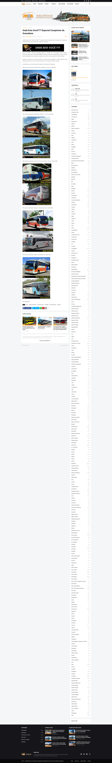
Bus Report (80, 183)
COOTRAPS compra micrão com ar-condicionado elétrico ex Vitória (83, 742)
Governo (80, 354)
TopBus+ (80, 636)
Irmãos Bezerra (80, 375)
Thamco (80, 627)
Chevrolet (80, 213)
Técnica (80, 618)
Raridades (80, 521)
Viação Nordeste (80, 692)
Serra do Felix (80, 606)
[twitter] (86, 1)
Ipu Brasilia (80, 371)
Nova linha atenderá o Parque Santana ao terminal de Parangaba (59, 738)
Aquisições (80, 146)
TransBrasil (80, 639)
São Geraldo (80, 583)
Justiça (80, 384)
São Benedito (80, 576)
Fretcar (80, 345)
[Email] (46, 308)
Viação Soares (80, 703)
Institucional (62, 3)
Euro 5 (80, 301)
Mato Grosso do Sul (80, 421)
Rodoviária (80, 546)
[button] (86, 4)
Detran (80, 262)
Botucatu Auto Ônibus (80, 174)
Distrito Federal (80, 264)
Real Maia (47, 304)
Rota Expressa (80, 558)
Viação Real (80, 701)
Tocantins (58, 304)
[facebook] (84, 1)
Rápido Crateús (80, 514)
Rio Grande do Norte (80, 537)
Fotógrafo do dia (80, 341)
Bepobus (80, 167)
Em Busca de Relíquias (80, 271)
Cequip (80, 211)
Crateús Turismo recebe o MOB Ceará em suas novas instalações (59, 743)
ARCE (80, 149)
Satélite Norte (80, 597)
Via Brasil (80, 669)
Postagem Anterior (26, 345)
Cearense (80, 207)
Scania (80, 599)
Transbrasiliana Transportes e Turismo (80, 641)
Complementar (80, 230)
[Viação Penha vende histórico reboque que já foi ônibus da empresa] (74, 46)
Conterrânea (80, 237)
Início (34, 3)
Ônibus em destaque (80, 472)
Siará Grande (80, 609)
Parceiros (40, 3)
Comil (30, 27)
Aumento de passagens (80, 156)
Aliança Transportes (80, 128)
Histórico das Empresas (80, 364)
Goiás (80, 350)
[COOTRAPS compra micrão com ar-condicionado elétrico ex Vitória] (72, 743)
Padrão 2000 (80, 477)
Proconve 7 (80, 509)
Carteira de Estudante (80, 200)
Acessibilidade (80, 114)
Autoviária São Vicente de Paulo (80, 160)
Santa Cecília (80, 569)
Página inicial (25, 27)
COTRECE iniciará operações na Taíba (83, 52)
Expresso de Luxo (80, 315)
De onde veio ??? (80, 253)
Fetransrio (80, 331)
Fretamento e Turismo (80, 343)
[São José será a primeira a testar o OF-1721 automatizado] (72, 732)
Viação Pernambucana (80, 699)
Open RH (80, 475)
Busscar (80, 190)
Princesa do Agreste (80, 505)
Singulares (80, 611)
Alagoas (80, 123)
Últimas (46, 3)
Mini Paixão (80, 431)
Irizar (80, 373)
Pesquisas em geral (80, 491)
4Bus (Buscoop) (80, 109)
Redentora (80, 525)
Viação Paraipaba (80, 694)
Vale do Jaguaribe (80, 659)
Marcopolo (80, 412)
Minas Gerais (80, 428)
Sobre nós (77, 761)
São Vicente (80, 595)
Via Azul (80, 666)
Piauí (80, 495)
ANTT (80, 142)
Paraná (80, 484)
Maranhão (80, 405)
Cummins (80, 246)
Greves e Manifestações (80, 357)
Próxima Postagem (64, 345)
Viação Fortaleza (80, 687)
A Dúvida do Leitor (80, 112)
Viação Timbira (80, 706)
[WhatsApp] (41, 308)
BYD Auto (80, 193)
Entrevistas (80, 290)
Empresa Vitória (80, 285)
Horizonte (80, 366)
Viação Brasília (80, 680)
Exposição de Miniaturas (80, 306)
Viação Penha (80, 696)
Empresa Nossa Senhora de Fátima (80, 278)
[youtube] (88, 1)
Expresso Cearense (80, 313)
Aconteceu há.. (80, 116)
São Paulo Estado (53, 304)
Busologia (80, 188)
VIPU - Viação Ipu (80, 708)
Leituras (53, 3)
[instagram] (90, 1)
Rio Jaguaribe (80, 542)
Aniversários (80, 139)
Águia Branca (80, 121)
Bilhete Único (80, 170)
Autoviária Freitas (80, 158)
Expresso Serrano (80, 322)
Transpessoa (80, 650)
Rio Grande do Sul (80, 539)
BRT (80, 181)
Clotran (80, 223)
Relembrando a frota (80, 530)
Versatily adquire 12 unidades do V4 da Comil (44, 327)
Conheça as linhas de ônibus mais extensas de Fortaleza (84, 58)
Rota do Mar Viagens (80, 555)
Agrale (80, 119)
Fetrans (80, 329)
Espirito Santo (80, 297)
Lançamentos (80, 387)
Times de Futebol (80, 629)
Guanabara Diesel (80, 361)
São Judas (80, 590)
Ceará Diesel (80, 204)
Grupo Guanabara (80, 359)
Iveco (80, 382)
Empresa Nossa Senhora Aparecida (80, 276)
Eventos (80, 304)
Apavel (80, 144)
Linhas (80, 394)
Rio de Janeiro (80, 535)
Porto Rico (80, 500)
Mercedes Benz (80, 426)
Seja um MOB (70, 3)
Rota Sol (80, 560)
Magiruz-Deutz (80, 401)
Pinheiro (80, 498)
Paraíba (80, 481)
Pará (80, 479)
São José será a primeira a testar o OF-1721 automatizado (83, 731)
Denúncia (80, 255)
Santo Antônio (80, 574)
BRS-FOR (80, 179)
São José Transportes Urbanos (80, 588)
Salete (80, 565)
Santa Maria (80, 572)
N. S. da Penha (80, 447)
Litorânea (80, 396)
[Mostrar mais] (48, 308)
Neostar (80, 456)
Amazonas (80, 133)
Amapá (80, 130)
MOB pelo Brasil (80, 440)
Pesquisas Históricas (80, 493)
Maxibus (80, 424)
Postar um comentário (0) (45, 340)
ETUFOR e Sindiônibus (80, 299)
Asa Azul (80, 151)
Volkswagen (80, 713)
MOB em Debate (80, 438)
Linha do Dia (80, 391)
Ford (80, 338)
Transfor (80, 643)
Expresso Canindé (80, 308)
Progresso (80, 512)
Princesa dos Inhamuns (80, 507)
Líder (80, 389)
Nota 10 (80, 461)
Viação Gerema (80, 689)
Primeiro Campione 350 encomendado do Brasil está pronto (29, 328)
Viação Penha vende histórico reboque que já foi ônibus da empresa (84, 45)
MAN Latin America (80, 403)
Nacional (80, 449)
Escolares (80, 292)
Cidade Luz (80, 218)
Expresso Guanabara (32, 304)
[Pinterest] (43, 308)
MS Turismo (80, 445)
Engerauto (80, 287)
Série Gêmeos (80, 604)
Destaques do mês (80, 260)
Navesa (80, 451)
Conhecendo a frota (80, 234)
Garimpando (80, 347)
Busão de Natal (74, 71)
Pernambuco (80, 488)
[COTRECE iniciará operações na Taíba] (74, 53)
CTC (80, 243)
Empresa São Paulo (80, 283)
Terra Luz (80, 625)
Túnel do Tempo (80, 652)
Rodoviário (80, 548)
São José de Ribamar (80, 585)
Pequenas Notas (80, 486)
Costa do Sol (80, 239)
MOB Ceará (80, 435)
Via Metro (80, 673)
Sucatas (80, 616)
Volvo (80, 715)
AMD (80, 135)
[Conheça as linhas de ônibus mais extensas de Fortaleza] (74, 58)
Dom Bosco (80, 267)
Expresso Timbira (80, 324)
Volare (80, 710)
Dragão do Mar (80, 269)
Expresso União (80, 327)
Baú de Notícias (80, 165)
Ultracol (80, 655)
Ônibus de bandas (80, 468)
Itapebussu (80, 378)
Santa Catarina (80, 567)
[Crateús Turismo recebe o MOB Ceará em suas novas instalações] (48, 744)
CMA (80, 225)
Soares (80, 613)
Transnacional (80, 646)
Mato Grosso (80, 419)
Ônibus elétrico (80, 470)
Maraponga (80, 408)
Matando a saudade (80, 417)
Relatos (80, 528)
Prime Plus (80, 502)
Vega (80, 664)
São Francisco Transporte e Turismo (80, 581)
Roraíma (80, 553)
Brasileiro (80, 176)
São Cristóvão (80, 579)
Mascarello (80, 414)
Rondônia (80, 551)
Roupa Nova (80, 562)
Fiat (80, 334)
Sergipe (80, 602)
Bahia (80, 163)
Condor (80, 232)
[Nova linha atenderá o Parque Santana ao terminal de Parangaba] (48, 739)
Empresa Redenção (80, 280)
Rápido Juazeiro (80, 516)
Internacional (80, 368)
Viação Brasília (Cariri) (80, 683)
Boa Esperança (80, 172)
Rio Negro (80, 544)
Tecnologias (80, 620)
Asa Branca (80, 153)
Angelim (80, 137)
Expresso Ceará (80, 310)
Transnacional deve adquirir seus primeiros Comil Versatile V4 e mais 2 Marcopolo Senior (60, 328)
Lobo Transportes (80, 398)
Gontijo (80, 352)
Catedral (80, 202)
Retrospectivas (80, 532)
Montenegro (80, 442)
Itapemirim (80, 380)
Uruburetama (80, 657)
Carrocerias (80, 197)
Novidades (80, 463)
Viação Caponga (80, 685)
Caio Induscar (80, 195)
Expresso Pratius (80, 320)
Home (72, 761)
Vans (80, 662)
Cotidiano (80, 241)
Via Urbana (80, 676)
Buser (80, 186)
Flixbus (80, 336)
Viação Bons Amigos (80, 678)
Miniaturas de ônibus (80, 433)
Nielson (80, 458)
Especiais (80, 294)
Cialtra (80, 216)
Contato (77, 3)
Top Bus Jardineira (80, 634)
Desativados (80, 257)
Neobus (80, 454)
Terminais (80, 622)
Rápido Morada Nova (80, 518)
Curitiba (80, 250)
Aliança (80, 126)
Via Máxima (80, 671)
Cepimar (80, 209)
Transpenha (80, 648)
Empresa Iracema (80, 274)
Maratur (80, 410)
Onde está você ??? (40, 304)
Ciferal (80, 220)
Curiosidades (80, 248)
